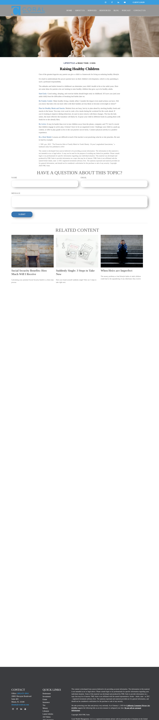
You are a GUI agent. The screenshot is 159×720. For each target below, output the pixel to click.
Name (14, 178)
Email (84, 178)
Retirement (47, 694)
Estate (45, 699)
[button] (69, 10)
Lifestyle (46, 711)
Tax (44, 705)
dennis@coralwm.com (20, 705)
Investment (47, 696)
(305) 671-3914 (23, 693)
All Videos (47, 717)
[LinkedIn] (118, 2)
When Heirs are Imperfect (116, 270)
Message (15, 193)
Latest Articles (48, 714)
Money (45, 708)
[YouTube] (124, 2)
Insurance (46, 702)
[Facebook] (105, 2)
